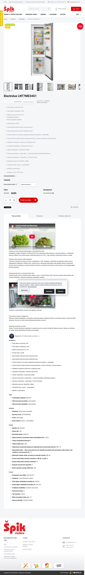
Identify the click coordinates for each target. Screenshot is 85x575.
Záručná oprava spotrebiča (16, 2)
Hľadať (49, 9)
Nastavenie (24, 290)
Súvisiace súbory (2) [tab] (65, 216)
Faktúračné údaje (27, 549)
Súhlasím (60, 291)
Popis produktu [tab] (16, 216)
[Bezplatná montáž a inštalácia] (26, 565)
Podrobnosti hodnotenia (28, 101)
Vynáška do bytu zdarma (29, 541)
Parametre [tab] (39, 216)
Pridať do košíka (26, 200)
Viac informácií (32, 287)
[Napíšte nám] (58, 565)
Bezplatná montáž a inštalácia (28, 545)
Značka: (42, 102)
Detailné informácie (9, 176)
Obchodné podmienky (9, 554)
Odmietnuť (49, 291)
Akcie (5, 2)
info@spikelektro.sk (71, 542)
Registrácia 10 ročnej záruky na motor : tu (27, 336)
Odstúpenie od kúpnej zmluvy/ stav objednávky (10, 557)
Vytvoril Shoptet (64, 572)
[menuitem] (14, 14)
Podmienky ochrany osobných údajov (35, 2)
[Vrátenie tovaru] (47, 565)
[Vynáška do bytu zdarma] (36, 565)
